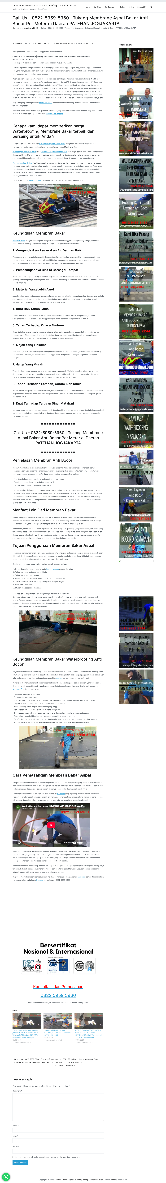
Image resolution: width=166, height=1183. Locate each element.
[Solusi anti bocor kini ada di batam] (136, 504)
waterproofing (18, 689)
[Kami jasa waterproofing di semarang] (136, 431)
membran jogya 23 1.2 (42, 43)
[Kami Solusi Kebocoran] (136, 284)
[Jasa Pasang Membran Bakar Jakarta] (136, 248)
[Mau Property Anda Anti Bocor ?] (136, 577)
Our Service (109, 7)
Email (15, 1136)
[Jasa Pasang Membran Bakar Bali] (136, 138)
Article (131, 7)
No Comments (18, 43)
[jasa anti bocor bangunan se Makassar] (136, 687)
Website (16, 1146)
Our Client (97, 7)
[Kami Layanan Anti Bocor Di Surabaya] (136, 357)
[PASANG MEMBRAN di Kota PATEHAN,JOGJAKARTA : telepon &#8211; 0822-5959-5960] (58, 1021)
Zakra (112, 1180)
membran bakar (45, 103)
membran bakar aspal (54, 114)
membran (61, 794)
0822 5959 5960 (58, 995)
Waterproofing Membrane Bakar (52, 144)
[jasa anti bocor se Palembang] (136, 650)
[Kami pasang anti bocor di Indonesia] (136, 613)
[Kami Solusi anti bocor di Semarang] (136, 540)
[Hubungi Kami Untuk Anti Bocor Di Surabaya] (136, 211)
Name (16, 1125)
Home (87, 7)
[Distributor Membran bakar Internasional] (136, 65)
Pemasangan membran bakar (24, 152)
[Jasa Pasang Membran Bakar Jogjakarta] (136, 394)
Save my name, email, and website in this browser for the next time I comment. (47, 1157)
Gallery (122, 7)
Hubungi (39, 880)
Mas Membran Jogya (64, 43)
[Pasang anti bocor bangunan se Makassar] (136, 467)
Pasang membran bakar (22, 163)
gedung (59, 678)
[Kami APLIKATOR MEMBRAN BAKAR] (136, 321)
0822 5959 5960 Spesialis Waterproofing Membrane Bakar (44, 5)
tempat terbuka (52, 569)
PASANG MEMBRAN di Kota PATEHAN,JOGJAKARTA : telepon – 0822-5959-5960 (57, 1032)
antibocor (81, 877)
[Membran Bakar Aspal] (136, 101)
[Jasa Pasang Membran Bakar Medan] (136, 175)
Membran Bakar (19, 241)
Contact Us (142, 7)
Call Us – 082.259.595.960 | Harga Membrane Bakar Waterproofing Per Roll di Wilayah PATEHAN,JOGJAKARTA (76, 1062)
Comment (17, 1091)
